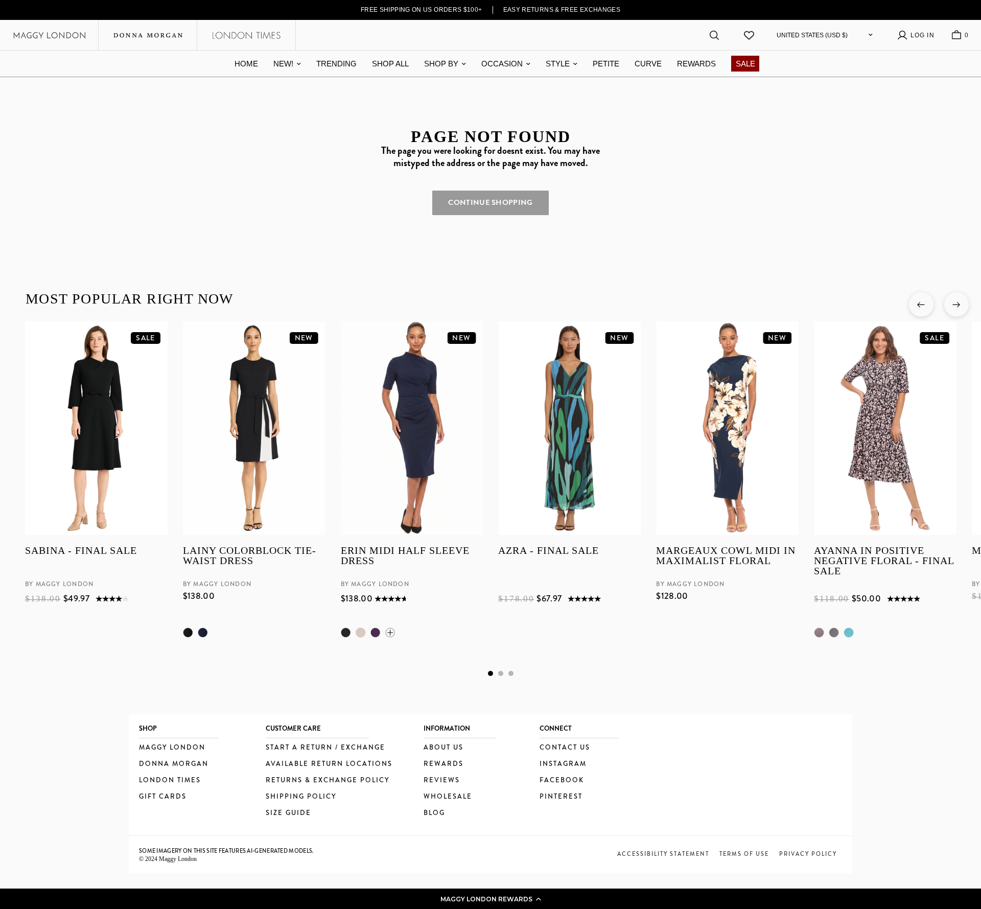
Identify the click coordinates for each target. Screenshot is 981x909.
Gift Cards (162, 797)
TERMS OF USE (744, 854)
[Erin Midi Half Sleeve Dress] (411, 428)
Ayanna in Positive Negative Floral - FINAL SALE (884, 561)
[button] (490, 899)
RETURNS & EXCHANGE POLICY (327, 780)
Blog (434, 813)
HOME (246, 63)
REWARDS (696, 63)
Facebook (562, 780)
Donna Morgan (173, 764)
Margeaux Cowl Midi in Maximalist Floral (726, 556)
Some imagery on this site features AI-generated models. (226, 851)
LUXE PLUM (375, 632)
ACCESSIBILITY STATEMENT (663, 854)
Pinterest (561, 797)
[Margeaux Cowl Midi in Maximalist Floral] (727, 428)
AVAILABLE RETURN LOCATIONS (329, 764)
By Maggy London (59, 584)
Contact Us (565, 747)
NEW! (283, 63)
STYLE (558, 63)
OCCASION (502, 63)
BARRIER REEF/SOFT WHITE (849, 632)
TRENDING (336, 63)
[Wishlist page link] (749, 35)
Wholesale (448, 797)
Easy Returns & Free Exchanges (562, 9)
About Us (443, 747)
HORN (360, 632)
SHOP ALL (390, 63)
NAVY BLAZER (202, 632)
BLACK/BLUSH (819, 632)
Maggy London (172, 747)
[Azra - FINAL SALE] (569, 428)
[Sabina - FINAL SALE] (96, 428)
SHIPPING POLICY (301, 797)
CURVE (648, 63)
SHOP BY (441, 63)
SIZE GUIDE (288, 813)
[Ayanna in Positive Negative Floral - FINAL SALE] (885, 428)
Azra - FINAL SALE (548, 551)
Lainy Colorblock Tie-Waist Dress (249, 556)
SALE (745, 63)
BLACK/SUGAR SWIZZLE (834, 632)
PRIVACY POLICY (808, 854)
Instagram (563, 764)
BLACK (187, 632)
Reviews (442, 780)
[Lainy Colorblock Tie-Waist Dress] (253, 428)
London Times (170, 780)
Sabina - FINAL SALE (81, 551)
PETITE (606, 63)
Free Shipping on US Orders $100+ (421, 9)
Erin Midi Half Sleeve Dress (404, 556)
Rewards (443, 764)
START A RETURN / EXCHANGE (325, 747)
